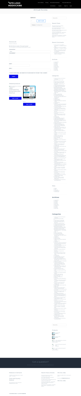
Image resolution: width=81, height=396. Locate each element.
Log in (55, 189)
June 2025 (56, 67)
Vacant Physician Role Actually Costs (60, 146)
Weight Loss (56, 286)
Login (71, 5)
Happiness (56, 98)
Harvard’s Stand (56, 237)
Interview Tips (56, 116)
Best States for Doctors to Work (59, 89)
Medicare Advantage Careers (58, 257)
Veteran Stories (56, 147)
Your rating (12, 49)
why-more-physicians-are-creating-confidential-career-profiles (60, 175)
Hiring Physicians (57, 102)
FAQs (39, 364)
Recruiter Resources (66, 2)
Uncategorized (39, 24)
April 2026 (56, 65)
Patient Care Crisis (57, 126)
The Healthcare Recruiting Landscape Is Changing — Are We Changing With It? (60, 142)
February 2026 (56, 205)
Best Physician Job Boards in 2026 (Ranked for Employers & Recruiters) (60, 88)
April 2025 (56, 69)
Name (10, 63)
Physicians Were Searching (58, 135)
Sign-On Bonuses (57, 137)
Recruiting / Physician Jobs (58, 136)
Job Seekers (52, 5)
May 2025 (55, 68)
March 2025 (56, 70)
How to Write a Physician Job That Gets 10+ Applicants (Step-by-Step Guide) (59, 115)
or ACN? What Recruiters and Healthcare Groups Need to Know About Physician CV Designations (59, 125)
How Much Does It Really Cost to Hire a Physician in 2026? (60, 107)
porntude (55, 52)
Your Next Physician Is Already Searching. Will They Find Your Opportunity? (59, 30)
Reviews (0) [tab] (12, 42)
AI (54, 80)
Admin (55, 44)
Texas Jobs (56, 138)
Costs (55, 93)
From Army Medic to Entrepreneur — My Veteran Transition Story (60, 45)
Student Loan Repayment (58, 276)
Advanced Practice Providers (58, 79)
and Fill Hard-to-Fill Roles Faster (59, 81)
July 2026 (55, 62)
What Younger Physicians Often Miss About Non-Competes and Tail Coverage (60, 153)
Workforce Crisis (56, 176)
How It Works (40, 2)
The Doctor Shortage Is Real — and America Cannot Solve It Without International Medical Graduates (59, 33)
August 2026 (56, 200)
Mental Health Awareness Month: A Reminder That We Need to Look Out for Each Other (60, 120)
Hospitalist (56, 103)
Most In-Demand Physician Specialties (60, 122)
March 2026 (56, 66)
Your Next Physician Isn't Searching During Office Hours (59, 180)
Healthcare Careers (57, 99)
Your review (12, 53)
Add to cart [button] (29, 104)
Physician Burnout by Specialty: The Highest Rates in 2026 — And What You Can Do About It (59, 36)
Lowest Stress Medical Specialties (59, 118)
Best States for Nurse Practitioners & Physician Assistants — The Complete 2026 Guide (60, 91)
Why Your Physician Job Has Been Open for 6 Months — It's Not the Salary (59, 168)
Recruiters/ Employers (55, 2)
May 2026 (55, 64)
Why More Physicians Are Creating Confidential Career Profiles (57, 26)
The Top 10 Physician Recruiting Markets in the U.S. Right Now (59, 144)
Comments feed (56, 190)
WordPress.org (56, 191)
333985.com (56, 47)
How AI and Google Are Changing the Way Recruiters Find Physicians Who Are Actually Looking (60, 105)
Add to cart (41, 20)
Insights (59, 5)
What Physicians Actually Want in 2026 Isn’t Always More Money (59, 149)
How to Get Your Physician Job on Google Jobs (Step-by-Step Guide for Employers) (60, 109)
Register (55, 188)
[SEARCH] (65, 18)
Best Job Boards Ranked (58, 87)
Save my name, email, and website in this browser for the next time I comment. (28, 72)
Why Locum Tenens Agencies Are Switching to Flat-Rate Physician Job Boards (60, 157)
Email (10, 68)
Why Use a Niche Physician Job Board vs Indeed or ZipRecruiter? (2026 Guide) (60, 165)
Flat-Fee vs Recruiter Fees (58, 94)
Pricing (46, 2)
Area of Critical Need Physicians (59, 84)
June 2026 (56, 63)
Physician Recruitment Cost (58, 129)
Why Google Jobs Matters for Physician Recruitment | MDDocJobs (58, 28)
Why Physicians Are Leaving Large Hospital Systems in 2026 (59, 159)
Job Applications (57, 117)
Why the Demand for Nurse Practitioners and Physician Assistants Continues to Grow (60, 163)
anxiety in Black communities (59, 82)
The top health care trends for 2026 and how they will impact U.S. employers (60, 50)
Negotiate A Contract (57, 123)
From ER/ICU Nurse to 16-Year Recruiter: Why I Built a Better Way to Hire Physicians (60, 96)
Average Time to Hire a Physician (59, 86)
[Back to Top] (71, 393)
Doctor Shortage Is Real (58, 232)
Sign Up (66, 5)
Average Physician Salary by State (59, 85)
